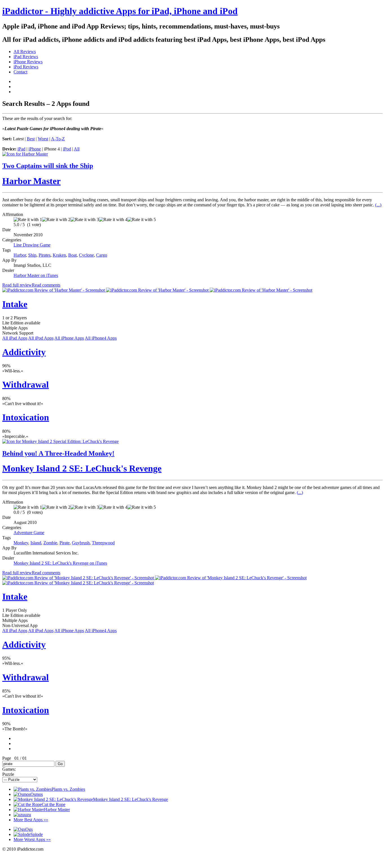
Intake (14, 304)
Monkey (21, 542)
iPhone (34, 149)
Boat (72, 255)
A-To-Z (58, 138)
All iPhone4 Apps (101, 338)
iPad (21, 149)
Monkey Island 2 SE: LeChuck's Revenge (81, 468)
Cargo (101, 255)
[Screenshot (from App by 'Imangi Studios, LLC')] (54, 290)
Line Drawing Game (32, 245)
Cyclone (86, 255)
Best (31, 138)
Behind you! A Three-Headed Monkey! (58, 453)
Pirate (64, 542)
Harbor (20, 255)
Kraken (59, 255)
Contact (20, 71)
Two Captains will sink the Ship (47, 165)
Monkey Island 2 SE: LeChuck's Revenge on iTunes (60, 563)
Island (35, 542)
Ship (32, 255)
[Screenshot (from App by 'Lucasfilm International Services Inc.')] (78, 577)
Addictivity (24, 352)
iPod (67, 149)
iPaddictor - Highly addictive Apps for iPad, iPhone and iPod (120, 11)
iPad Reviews (26, 56)
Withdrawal (25, 384)
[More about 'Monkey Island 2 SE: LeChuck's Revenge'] (60, 441)
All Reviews (25, 51)
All (76, 149)
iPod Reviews (26, 66)
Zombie (50, 542)
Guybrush (81, 542)
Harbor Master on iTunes (36, 275)
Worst (43, 138)
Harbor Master (31, 181)
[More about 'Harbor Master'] (25, 154)
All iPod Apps (41, 338)
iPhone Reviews (28, 61)
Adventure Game (29, 532)
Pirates (44, 255)
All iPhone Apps (69, 338)
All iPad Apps (14, 338)
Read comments (46, 285)
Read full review (17, 285)
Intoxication (25, 417)
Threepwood (103, 542)
